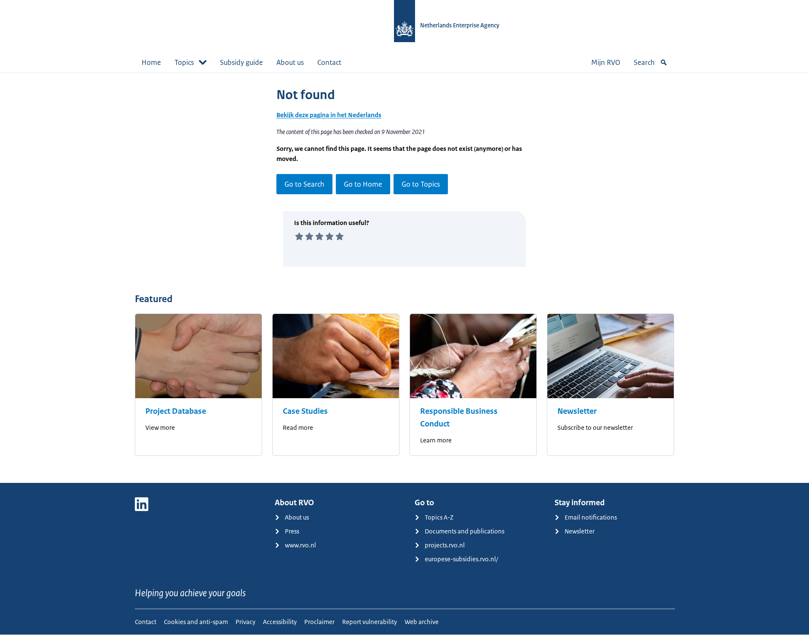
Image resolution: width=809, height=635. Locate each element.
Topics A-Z (439, 517)
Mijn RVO (605, 62)
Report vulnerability (369, 622)
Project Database (175, 411)
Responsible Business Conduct (459, 417)
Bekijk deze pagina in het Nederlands (328, 115)
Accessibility (280, 622)
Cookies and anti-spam (196, 622)
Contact (329, 62)
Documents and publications (464, 531)
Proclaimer (319, 622)
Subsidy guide (241, 62)
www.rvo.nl (300, 545)
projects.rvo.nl (445, 545)
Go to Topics (421, 184)
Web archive (421, 622)
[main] (404, 277)
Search (644, 62)
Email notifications (591, 517)
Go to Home (363, 184)
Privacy (245, 622)
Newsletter (577, 411)
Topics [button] (184, 62)
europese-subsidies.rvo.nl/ (461, 559)
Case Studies (305, 411)
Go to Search (304, 184)
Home (151, 62)
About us (290, 62)
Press (292, 531)
